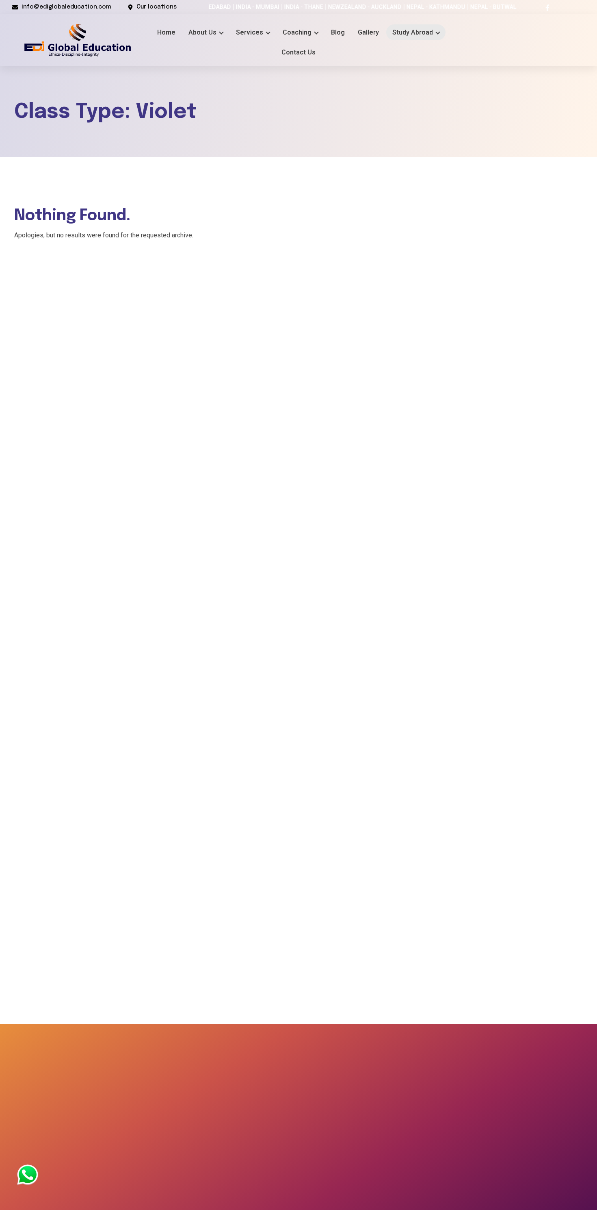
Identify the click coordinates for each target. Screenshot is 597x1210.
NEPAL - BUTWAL (461, 7)
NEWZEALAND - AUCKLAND (332, 7)
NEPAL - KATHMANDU (403, 7)
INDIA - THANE (271, 7)
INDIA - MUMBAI (225, 7)
